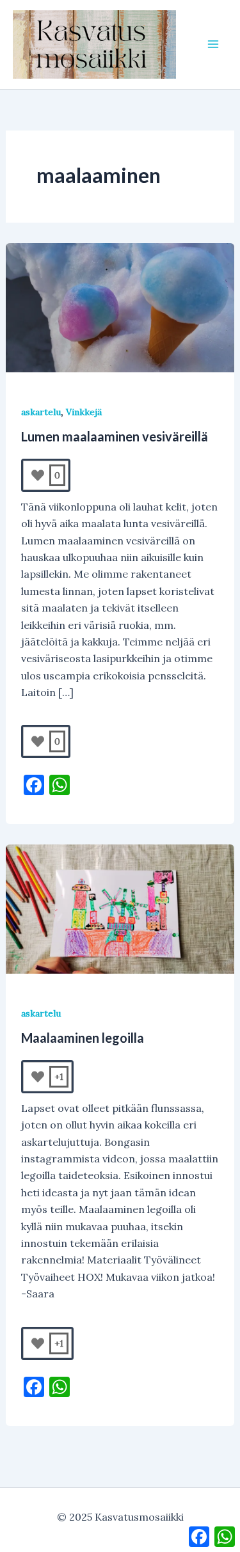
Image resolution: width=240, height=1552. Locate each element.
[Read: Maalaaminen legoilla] (120, 907)
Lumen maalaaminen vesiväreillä (114, 436)
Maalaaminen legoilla (82, 1037)
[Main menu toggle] (213, 44)
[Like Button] (37, 475)
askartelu (41, 412)
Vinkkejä (84, 412)
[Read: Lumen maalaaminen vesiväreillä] (120, 306)
